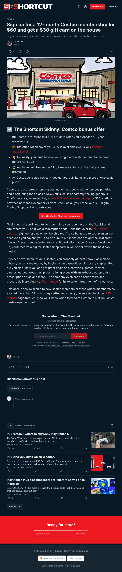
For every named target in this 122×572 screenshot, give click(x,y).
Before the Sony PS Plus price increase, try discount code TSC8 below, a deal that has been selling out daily (46, 489)
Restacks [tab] (26, 388)
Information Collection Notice (60, 345)
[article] (61, 441)
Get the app (76, 558)
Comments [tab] (14, 388)
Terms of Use (75, 342)
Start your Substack (53, 558)
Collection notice (80, 550)
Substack (46, 565)
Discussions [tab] (29, 425)
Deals (10, 19)
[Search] (79, 6)
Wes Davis (18, 42)
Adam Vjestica (26, 467)
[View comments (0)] (20, 52)
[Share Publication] (85, 6)
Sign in (113, 6)
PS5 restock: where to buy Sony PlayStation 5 (38, 434)
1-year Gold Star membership (70, 198)
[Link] (2, 129)
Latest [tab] (18, 425)
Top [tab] (10, 425)
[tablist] (20, 388)
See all (13, 506)
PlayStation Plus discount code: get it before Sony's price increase (46, 481)
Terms (67, 550)
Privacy (58, 550)
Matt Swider (26, 444)
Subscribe (97, 6)
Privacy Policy (83, 345)
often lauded (49, 281)
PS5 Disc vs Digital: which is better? (31, 457)
